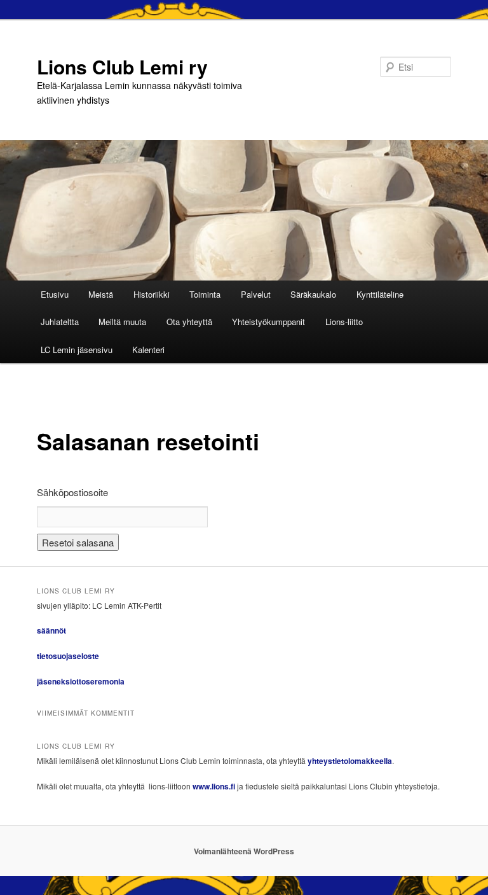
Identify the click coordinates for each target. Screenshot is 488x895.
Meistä (100, 294)
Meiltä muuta (122, 322)
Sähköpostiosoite (72, 492)
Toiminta (204, 294)
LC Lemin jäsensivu (76, 349)
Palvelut (256, 294)
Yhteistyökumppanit (268, 322)
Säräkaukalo (313, 294)
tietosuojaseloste (68, 656)
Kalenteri (148, 349)
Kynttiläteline (379, 294)
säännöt (51, 630)
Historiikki (151, 294)
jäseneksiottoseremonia (81, 681)
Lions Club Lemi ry (122, 66)
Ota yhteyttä (189, 322)
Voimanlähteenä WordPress (244, 851)
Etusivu (55, 294)
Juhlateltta (60, 322)
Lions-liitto (344, 322)
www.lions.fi (214, 786)
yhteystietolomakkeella (350, 761)
